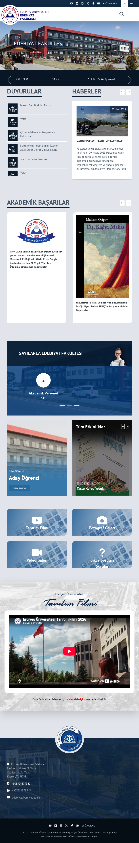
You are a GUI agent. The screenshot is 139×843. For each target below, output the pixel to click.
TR (124, 3)
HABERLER (86, 91)
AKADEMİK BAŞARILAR (38, 202)
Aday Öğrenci (20, 487)
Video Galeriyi (75, 699)
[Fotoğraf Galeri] (102, 522)
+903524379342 (20, 783)
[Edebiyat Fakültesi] (25, 15)
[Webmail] (98, 3)
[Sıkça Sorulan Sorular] (102, 554)
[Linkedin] (77, 3)
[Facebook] (93, 3)
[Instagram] (82, 3)
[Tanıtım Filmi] (37, 522)
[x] (88, 3)
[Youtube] (71, 3)
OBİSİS (55, 79)
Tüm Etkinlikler (90, 427)
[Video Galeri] (37, 554)
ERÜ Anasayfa (110, 3)
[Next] (66, 3)
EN (131, 3)
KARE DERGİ (22, 79)
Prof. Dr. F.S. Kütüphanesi (101, 79)
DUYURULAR (24, 91)
